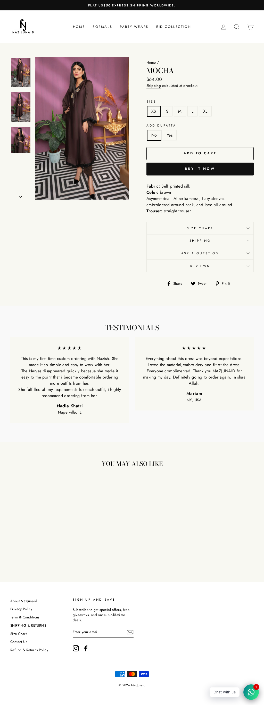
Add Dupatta (161, 125)
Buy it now (200, 168)
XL (205, 111)
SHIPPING (200, 240)
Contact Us (18, 641)
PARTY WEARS (134, 26)
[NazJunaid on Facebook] (86, 648)
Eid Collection (173, 26)
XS (153, 111)
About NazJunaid (23, 600)
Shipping (153, 85)
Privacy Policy (21, 608)
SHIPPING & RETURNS (28, 625)
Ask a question (200, 253)
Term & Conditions (24, 617)
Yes (169, 135)
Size (151, 101)
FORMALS (102, 26)
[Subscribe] (130, 632)
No (154, 135)
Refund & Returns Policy (29, 649)
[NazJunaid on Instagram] (76, 648)
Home (79, 26)
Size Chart (200, 228)
